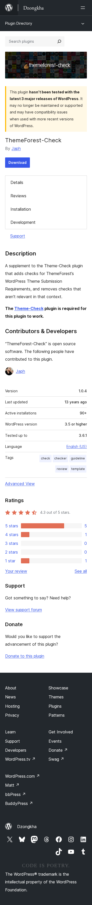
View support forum (23, 609)
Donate (58, 750)
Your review (16, 571)
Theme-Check (28, 308)
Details (16, 182)
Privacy (12, 715)
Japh (16, 148)
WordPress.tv (20, 759)
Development (23, 222)
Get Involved (61, 731)
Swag (56, 759)
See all (81, 571)
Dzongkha (27, 826)
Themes (56, 696)
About (10, 687)
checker (60, 458)
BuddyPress (19, 803)
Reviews (18, 195)
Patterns (57, 715)
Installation (20, 209)
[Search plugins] (59, 41)
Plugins (55, 706)
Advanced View (20, 483)
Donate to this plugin (24, 656)
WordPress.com (22, 776)
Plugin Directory (18, 23)
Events (55, 741)
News (10, 696)
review (62, 469)
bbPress (15, 794)
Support (17, 235)
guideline (78, 458)
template (78, 469)
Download (17, 162)
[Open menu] (84, 7)
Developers (15, 750)
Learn (10, 731)
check (45, 458)
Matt (12, 785)
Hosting (12, 706)
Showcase (58, 687)
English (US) (76, 446)
